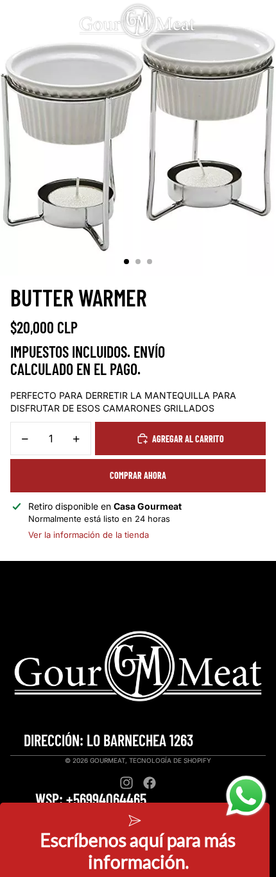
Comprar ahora (138, 475)
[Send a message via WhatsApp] (246, 796)
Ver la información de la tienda (88, 535)
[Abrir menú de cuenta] (232, 21)
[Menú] (15, 21)
